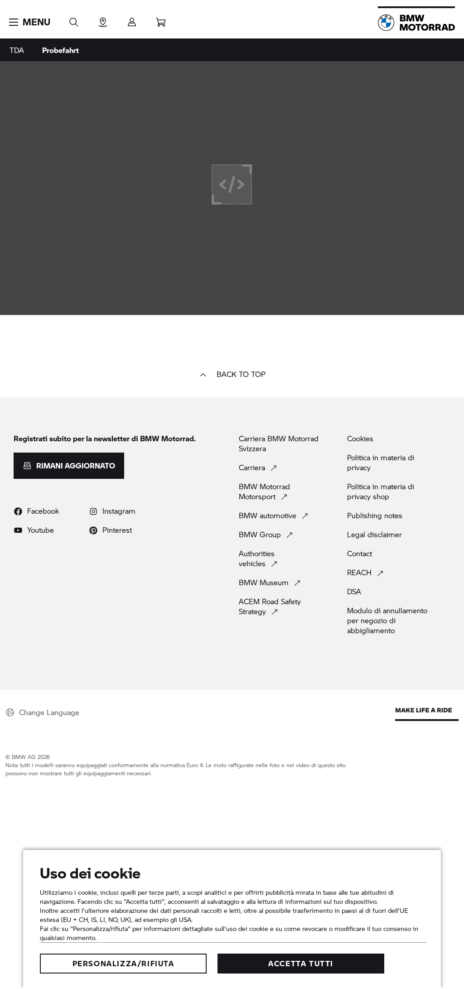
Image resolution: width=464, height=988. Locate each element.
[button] (29, 22)
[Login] (131, 19)
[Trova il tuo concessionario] (102, 19)
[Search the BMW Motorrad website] (73, 19)
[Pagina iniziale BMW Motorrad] (416, 22)
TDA (17, 50)
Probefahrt (60, 50)
